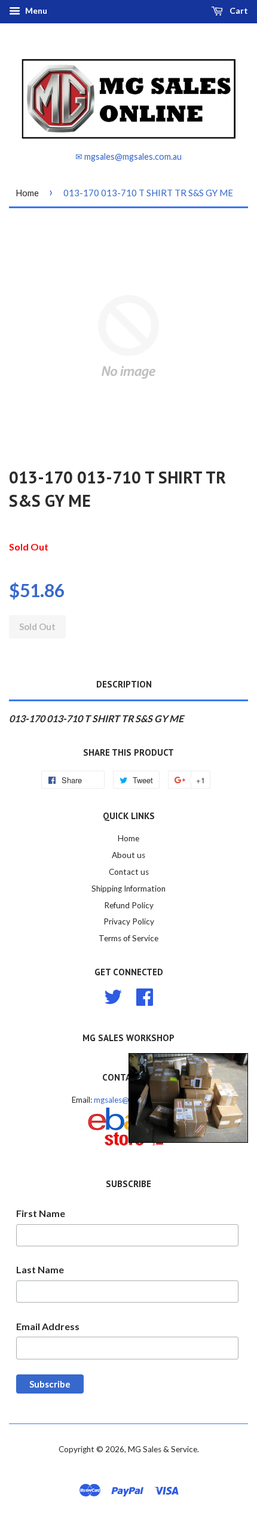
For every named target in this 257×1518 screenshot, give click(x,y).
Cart (238, 10)
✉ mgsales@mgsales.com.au (128, 156)
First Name (40, 1213)
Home (27, 192)
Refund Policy (129, 905)
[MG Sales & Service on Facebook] (145, 995)
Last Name (40, 1269)
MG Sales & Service (162, 1449)
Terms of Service (128, 938)
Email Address (47, 1326)
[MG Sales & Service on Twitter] (113, 995)
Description (124, 684)
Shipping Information (128, 888)
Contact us (129, 872)
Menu (35, 10)
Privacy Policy (128, 921)
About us (128, 855)
